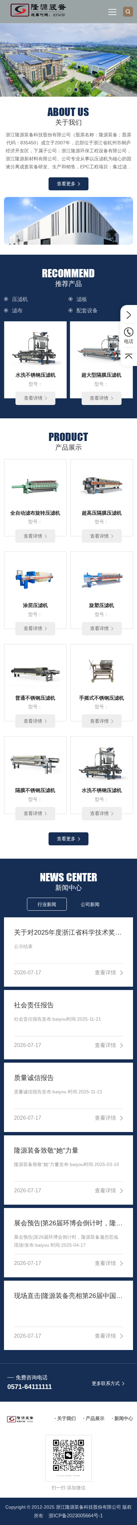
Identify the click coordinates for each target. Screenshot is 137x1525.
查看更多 (66, 183)
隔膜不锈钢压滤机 (35, 790)
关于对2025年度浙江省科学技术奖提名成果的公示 (68, 932)
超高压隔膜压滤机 (102, 513)
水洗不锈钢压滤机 (36, 375)
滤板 (81, 299)
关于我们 (66, 1418)
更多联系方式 (106, 1383)
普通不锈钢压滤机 (35, 698)
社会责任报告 (34, 1005)
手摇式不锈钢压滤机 (101, 698)
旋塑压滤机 (101, 605)
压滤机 (20, 299)
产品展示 (95, 1418)
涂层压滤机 (35, 605)
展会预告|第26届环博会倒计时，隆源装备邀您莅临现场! (68, 1223)
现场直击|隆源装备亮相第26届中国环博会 (68, 1295)
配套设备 (87, 310)
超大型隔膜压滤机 (101, 375)
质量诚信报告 (34, 1077)
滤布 (17, 310)
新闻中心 (123, 1418)
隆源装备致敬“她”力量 (46, 1150)
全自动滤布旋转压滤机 (35, 513)
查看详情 (33, 398)
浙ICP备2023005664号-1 (76, 1515)
